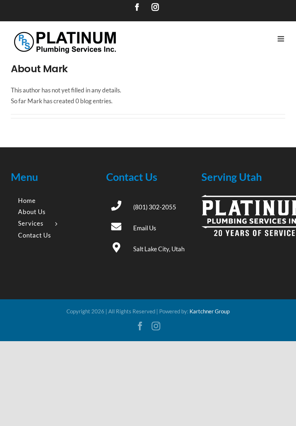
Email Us (144, 228)
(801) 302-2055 (154, 207)
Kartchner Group (210, 311)
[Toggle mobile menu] (281, 39)
